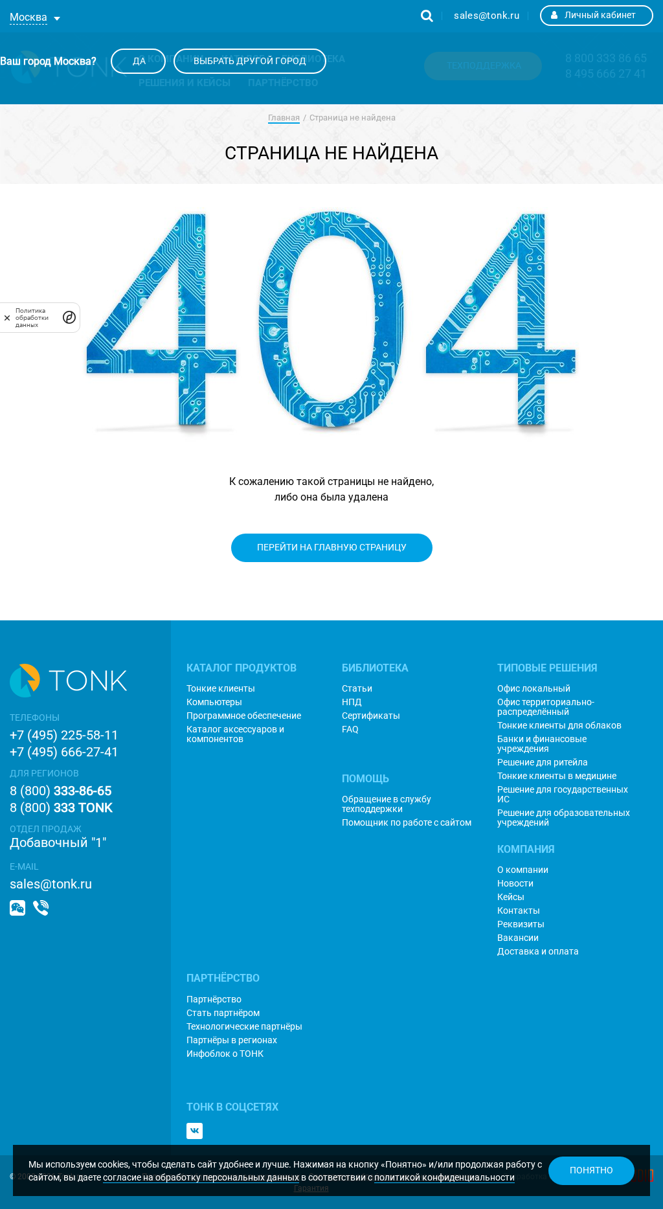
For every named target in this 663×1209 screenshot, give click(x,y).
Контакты (518, 911)
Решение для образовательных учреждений (563, 818)
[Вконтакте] (194, 1131)
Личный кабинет (600, 15)
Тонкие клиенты (220, 689)
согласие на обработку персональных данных (201, 1177)
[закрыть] (7, 317)
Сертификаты (371, 716)
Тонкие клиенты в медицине (556, 776)
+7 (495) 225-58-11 (64, 735)
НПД (352, 702)
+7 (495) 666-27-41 (64, 752)
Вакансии (518, 938)
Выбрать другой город (250, 61)
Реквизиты (521, 924)
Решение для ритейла (542, 762)
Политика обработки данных (32, 317)
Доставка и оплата (538, 951)
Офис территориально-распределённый (545, 707)
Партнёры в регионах (231, 1040)
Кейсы (510, 897)
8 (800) (60, 790)
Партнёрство (214, 999)
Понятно (591, 1170)
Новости (515, 883)
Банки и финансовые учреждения (542, 744)
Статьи (357, 689)
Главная (284, 117)
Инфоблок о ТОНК (225, 1054)
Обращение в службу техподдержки (386, 804)
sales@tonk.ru (486, 15)
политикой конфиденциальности (444, 1177)
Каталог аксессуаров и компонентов (235, 734)
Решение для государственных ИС (562, 794)
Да (138, 61)
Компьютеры (214, 702)
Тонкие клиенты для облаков (559, 725)
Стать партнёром (223, 1013)
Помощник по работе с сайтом (406, 823)
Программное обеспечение (243, 716)
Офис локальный (533, 689)
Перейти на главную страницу (332, 547)
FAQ (350, 729)
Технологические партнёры (244, 1027)
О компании (522, 870)
